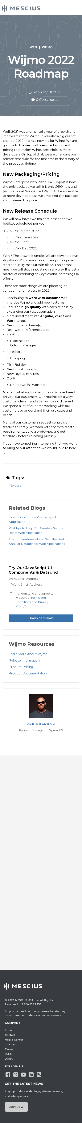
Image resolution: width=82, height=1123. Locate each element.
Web (33, 47)
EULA (8, 1053)
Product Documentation (28, 673)
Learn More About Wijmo (28, 654)
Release (16, 485)
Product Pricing (21, 667)
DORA (9, 1058)
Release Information (24, 660)
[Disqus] (41, 814)
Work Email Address (24, 578)
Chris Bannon (41, 724)
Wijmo (47, 47)
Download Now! (41, 618)
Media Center (14, 1039)
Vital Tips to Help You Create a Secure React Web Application (36, 530)
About (9, 1030)
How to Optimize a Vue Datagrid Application (32, 519)
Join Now (16, 1106)
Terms (9, 1049)
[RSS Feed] (39, 1074)
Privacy (10, 1044)
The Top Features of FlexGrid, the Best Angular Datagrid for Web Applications (37, 541)
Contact (10, 1034)
